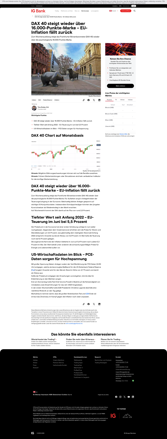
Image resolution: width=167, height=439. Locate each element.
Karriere (133, 433)
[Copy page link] (83, 100)
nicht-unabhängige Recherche (74, 323)
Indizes (34, 100)
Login (133, 6)
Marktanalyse (85, 11)
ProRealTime (78, 370)
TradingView (78, 365)
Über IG (70, 394)
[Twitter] (94, 100)
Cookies (64, 394)
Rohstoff (35, 367)
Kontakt (118, 357)
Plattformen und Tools (67, 11)
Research (98, 357)
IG (33, 394)
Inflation (57, 100)
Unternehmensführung (123, 369)
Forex (35, 365)
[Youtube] (129, 397)
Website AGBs (123, 134)
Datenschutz (57, 394)
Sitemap (38, 394)
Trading (57, 11)
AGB (50, 394)
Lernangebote (95, 11)
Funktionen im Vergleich (81, 377)
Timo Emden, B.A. (43, 107)
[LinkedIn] (99, 100)
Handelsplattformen (80, 357)
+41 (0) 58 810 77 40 (122, 362)
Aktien (122, 99)
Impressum (44, 394)
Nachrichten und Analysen (103, 360)
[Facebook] (89, 100)
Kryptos (109, 99)
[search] (134, 10)
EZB (87, 294)
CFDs (54, 357)
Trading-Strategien (101, 362)
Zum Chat (125, 381)
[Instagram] (120, 397)
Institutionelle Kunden (60, 365)
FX (116, 99)
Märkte (35, 357)
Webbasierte (78, 360)
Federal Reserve (47, 100)
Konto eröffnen (126, 10)
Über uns (77, 11)
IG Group (127, 433)
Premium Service (58, 362)
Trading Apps (78, 362)
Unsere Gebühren (58, 360)
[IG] (38, 10)
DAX (39, 100)
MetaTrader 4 (78, 367)
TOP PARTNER (121, 409)
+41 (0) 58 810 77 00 (122, 367)
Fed (33, 270)
